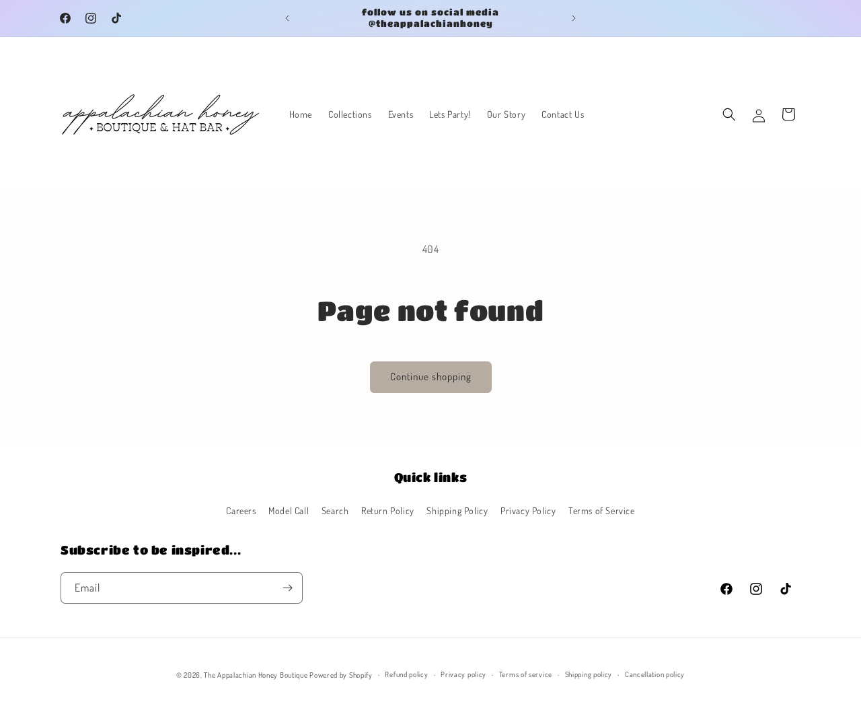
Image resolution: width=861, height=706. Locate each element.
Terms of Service (601, 510)
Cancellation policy (655, 674)
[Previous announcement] (287, 18)
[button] (729, 114)
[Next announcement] (574, 18)
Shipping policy (589, 674)
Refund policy (406, 674)
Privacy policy (463, 674)
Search (335, 510)
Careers (241, 510)
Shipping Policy (457, 510)
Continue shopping (431, 376)
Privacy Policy (528, 510)
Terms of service (525, 674)
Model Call (288, 510)
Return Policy (387, 510)
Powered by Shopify (341, 675)
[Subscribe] (287, 588)
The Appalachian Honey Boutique (255, 675)
